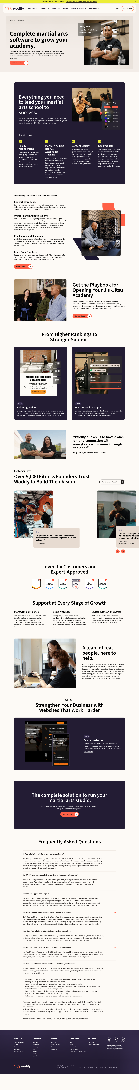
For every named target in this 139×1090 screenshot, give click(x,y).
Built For (44, 8)
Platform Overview (19, 1042)
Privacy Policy (102, 1067)
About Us (53, 1042)
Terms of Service (112, 1067)
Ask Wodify (56, 8)
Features (31, 8)
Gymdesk (35, 1051)
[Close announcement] (135, 1)
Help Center (91, 1042)
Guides (71, 1044)
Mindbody (35, 1047)
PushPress (35, 1042)
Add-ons (16, 1047)
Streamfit (35, 1056)
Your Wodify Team (56, 1044)
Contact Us (54, 1049)
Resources (93, 8)
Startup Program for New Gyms (78, 1051)
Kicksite (34, 1053)
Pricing (65, 8)
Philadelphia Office (92, 1067)
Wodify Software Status (94, 1044)
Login (117, 8)
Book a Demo (127, 8)
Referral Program (74, 1049)
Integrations (17, 1049)
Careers (53, 1047)
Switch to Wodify (77, 8)
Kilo (34, 1049)
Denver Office (81, 1067)
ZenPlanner (36, 1044)
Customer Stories (74, 1047)
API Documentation (19, 1051)
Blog (71, 1042)
